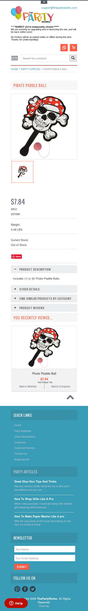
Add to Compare (60, 386)
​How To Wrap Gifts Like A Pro (34, 499)
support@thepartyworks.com (59, 8)
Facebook (25, 589)
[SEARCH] (73, 58)
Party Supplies (30, 69)
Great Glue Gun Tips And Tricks (35, 481)
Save (18, 256)
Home (14, 69)
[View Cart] (73, 47)
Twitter (33, 589)
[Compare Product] (64, 47)
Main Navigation (14, 58)
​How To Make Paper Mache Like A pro (39, 516)
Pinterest (17, 589)
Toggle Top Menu (44, 2)
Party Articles (25, 471)
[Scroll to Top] (71, 398)
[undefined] (44, 158)
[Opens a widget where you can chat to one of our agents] (16, 603)
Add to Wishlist (27, 386)
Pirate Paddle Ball (44, 373)
